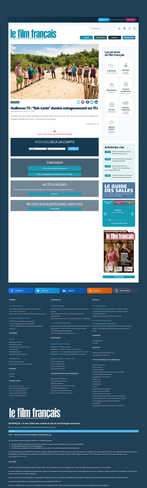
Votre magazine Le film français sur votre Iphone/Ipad (109, 398)
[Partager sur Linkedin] (96, 102)
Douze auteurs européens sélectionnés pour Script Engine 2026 (71, 326)
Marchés (11, 376)
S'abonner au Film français (59, 378)
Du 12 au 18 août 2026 (57, 361)
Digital (115, 37)
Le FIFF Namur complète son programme (21, 321)
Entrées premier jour (15, 352)
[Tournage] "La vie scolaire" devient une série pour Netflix (110, 309)
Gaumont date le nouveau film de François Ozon (118, 152)
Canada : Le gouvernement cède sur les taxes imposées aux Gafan (110, 330)
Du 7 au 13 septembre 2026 (17, 391)
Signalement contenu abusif (101, 377)
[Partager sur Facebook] (87, 102)
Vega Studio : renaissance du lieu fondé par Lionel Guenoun (27, 314)
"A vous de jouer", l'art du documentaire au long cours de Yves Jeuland (70, 310)
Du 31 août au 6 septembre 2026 (19, 388)
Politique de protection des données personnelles (108, 372)
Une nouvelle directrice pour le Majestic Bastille (119, 160)
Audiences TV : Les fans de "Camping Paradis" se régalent (68, 354)
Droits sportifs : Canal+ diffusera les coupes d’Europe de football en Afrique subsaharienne (68, 330)
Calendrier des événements (59, 388)
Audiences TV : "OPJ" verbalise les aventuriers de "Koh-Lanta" (70, 352)
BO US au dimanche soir (16, 361)
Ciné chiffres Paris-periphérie (18, 354)
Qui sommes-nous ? (98, 365)
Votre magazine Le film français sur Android (105, 401)
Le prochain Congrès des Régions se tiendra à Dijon (25, 309)
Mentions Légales (98, 369)
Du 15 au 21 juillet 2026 (57, 364)
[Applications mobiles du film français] (134, 28)
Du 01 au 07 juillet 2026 (58, 369)
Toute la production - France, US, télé (62, 386)
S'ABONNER (131, 19)
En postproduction (118, 211)
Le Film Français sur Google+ (101, 393)
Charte (94, 386)
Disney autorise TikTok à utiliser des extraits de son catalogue (111, 326)
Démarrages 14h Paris (15, 342)
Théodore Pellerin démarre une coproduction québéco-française (26, 327)
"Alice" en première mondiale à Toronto (63, 333)
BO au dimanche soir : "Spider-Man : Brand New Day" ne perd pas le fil (117, 168)
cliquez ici (54, 194)
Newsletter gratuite (57, 383)
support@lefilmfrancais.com (18, 456)
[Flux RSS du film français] (120, 28)
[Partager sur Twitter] (92, 102)
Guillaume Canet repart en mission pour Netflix (106, 316)
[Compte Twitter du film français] (129, 28)
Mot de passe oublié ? (117, 19)
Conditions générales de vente (102, 374)
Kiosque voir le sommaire (58, 381)
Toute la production (118, 223)
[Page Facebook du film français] (124, 28)
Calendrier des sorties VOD (100, 355)
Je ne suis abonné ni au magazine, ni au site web (54, 174)
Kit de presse (96, 379)
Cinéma (86, 37)
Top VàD (95, 343)
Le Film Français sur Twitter (100, 391)
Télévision (100, 37)
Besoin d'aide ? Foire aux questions (62, 393)
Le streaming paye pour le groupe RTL (104, 323)
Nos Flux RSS (96, 403)
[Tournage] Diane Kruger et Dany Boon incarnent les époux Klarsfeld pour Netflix (110, 313)
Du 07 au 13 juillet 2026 (58, 366)
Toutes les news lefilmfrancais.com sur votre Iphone (108, 396)
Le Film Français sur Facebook (101, 389)
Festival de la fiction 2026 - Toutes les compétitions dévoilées (70, 318)
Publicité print (96, 384)
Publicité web (96, 381)
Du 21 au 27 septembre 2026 (18, 395)
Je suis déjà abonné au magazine (54, 168)
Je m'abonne (118, 277)
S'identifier (104, 19)
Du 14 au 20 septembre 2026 (18, 393)
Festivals (12, 374)
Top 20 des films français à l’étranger (20, 364)
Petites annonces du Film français (61, 390)
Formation (128, 37)
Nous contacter (97, 367)
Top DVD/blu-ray (97, 340)
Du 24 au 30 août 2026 (16, 386)
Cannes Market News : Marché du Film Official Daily (108, 405)
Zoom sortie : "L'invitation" (17, 311)
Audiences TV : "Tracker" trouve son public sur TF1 (66, 349)
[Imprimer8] (83, 102)
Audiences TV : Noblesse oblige (60, 347)
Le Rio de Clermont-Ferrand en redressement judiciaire (119, 176)
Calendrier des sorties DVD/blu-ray (103, 352)
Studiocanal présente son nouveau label (21, 323)
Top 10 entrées (13, 349)
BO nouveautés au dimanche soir (19, 347)
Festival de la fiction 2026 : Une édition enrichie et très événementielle (67, 315)
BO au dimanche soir (15, 344)
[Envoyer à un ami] (78, 102)
